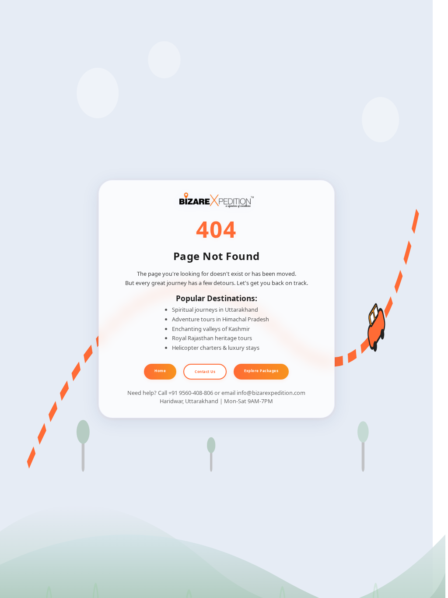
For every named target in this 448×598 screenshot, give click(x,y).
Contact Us (205, 371)
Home (160, 370)
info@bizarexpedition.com (271, 393)
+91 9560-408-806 (190, 393)
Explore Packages (261, 370)
